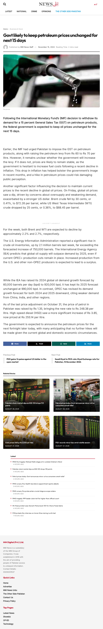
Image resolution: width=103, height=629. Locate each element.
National (22, 11)
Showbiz (7, 616)
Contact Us (8, 597)
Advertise (7, 586)
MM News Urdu (10, 590)
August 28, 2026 (12, 409)
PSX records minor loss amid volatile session (73, 442)
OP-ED (6, 620)
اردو (95, 4)
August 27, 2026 (12, 446)
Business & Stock (16, 29)
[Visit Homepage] (48, 4)
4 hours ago (18, 464)
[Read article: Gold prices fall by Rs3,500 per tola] (26, 432)
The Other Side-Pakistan (68, 11)
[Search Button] (4, 4)
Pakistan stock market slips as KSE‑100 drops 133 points (32, 469)
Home (5, 29)
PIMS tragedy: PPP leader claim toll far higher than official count (35, 498)
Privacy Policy (9, 601)
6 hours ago (18, 508)
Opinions (46, 11)
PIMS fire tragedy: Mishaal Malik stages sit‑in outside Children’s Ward (37, 462)
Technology (8, 624)
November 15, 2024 (46, 47)
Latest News (8, 613)
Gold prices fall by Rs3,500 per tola (19, 442)
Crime (34, 11)
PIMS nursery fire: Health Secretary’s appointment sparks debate (35, 484)
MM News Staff (26, 47)
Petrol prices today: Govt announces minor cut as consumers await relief (38, 476)
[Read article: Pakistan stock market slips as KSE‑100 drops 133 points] (26, 395)
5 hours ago (18, 486)
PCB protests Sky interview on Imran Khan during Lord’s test (34, 513)
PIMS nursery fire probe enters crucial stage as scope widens (34, 491)
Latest (8, 11)
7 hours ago (18, 516)
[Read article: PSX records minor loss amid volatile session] (77, 432)
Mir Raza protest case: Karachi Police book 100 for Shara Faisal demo (37, 506)
